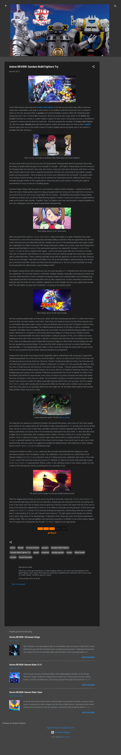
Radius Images (65, 737)
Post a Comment (18, 584)
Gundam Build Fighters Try (20, 552)
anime (12, 548)
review (69, 552)
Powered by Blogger (62, 732)
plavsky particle (58, 552)
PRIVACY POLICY (53, 728)
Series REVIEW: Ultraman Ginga (24, 637)
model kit (45, 552)
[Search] (115, 6)
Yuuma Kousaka (25, 557)
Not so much (64, 417)
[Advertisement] (109, 97)
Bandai (20, 548)
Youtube (87, 124)
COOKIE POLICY (68, 728)
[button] (93, 67)
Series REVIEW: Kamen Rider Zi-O (25, 664)
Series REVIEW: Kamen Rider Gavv (25, 692)
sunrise (13, 557)
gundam (45, 548)
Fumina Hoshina (32, 548)
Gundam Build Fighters (45, 107)
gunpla (36, 552)
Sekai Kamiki (79, 552)
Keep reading (88, 657)
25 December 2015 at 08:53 (29, 578)
